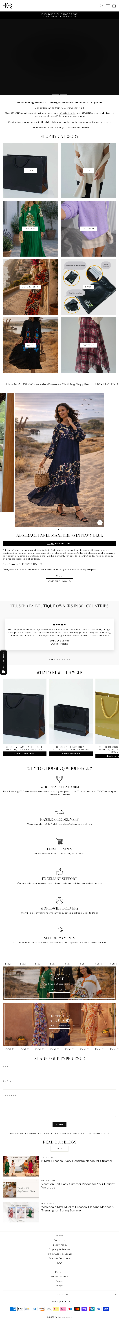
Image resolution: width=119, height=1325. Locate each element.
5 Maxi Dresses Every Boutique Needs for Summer (76, 1161)
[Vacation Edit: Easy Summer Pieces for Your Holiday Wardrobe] (21, 1189)
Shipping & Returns (59, 1249)
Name (7, 1066)
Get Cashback (3, 660)
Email (7, 1081)
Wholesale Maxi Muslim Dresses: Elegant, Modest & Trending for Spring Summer (77, 1208)
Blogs (59, 1285)
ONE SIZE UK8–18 (59, 581)
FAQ (59, 1262)
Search (59, 1235)
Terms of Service (93, 1133)
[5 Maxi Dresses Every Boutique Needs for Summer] (21, 1166)
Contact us (60, 1240)
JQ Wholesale (67, 113)
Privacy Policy (72, 1133)
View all (59, 1149)
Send (59, 1124)
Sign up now (58, 1294)
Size (59, 576)
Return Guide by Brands (59, 1253)
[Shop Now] (59, 983)
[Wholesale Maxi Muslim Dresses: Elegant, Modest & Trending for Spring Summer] (21, 1212)
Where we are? (59, 1276)
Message (9, 1095)
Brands (59, 1281)
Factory (59, 1272)
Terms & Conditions (59, 1258)
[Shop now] (59, 1024)
